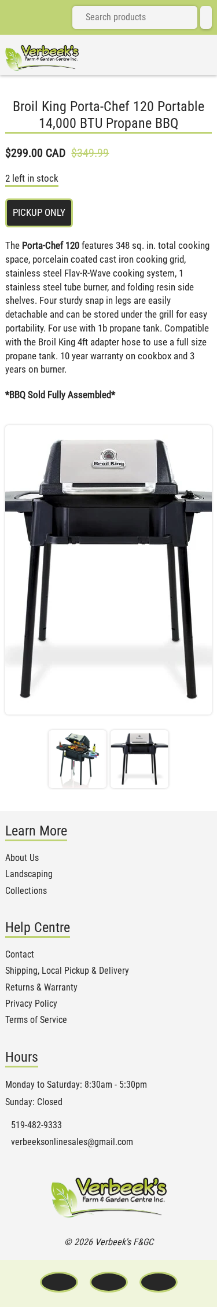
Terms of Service (36, 1020)
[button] (77, 759)
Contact (19, 954)
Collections (26, 891)
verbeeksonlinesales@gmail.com (72, 1142)
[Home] (42, 58)
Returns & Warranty (41, 987)
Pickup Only (39, 212)
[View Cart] (206, 17)
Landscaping (29, 874)
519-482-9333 (36, 1125)
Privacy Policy (31, 1004)
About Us (22, 858)
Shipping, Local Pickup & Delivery (67, 971)
